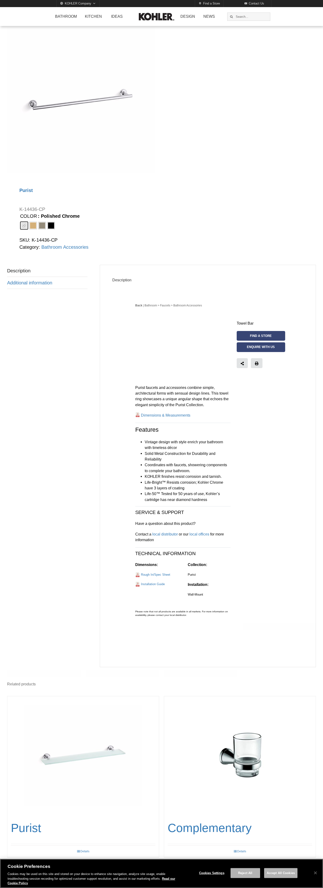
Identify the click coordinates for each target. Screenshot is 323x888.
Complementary (210, 828)
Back (138, 305)
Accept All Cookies (281, 873)
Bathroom (150, 305)
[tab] (47, 271)
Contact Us (256, 3)
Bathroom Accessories (64, 247)
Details (84, 851)
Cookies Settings (211, 873)
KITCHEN (93, 16)
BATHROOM (66, 16)
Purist (26, 828)
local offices (199, 534)
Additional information (29, 282)
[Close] (315, 873)
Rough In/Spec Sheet (155, 574)
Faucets (165, 305)
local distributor (165, 534)
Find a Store (211, 3)
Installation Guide (153, 584)
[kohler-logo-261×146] (156, 14)
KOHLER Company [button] (78, 3)
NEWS (209, 16)
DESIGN (187, 16)
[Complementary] (240, 755)
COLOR (28, 216)
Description (19, 270)
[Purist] (83, 755)
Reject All (245, 873)
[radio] (24, 225)
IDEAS (117, 16)
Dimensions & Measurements (165, 415)
